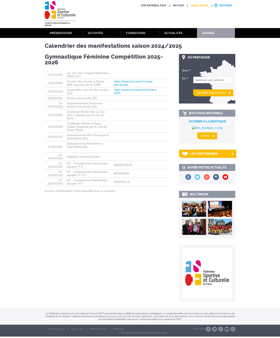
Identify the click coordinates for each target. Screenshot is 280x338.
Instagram (232, 329)
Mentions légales (98, 329)
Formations (135, 33)
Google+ (220, 329)
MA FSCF (178, 5)
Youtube (226, 329)
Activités (95, 33)
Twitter (214, 329)
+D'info (205, 135)
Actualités (173, 33)
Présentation (61, 33)
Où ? (185, 78)
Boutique (225, 5)
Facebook (208, 329)
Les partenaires (204, 154)
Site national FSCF (153, 5)
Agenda (208, 33)
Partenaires (118, 329)
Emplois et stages (56, 329)
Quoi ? (186, 70)
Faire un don (199, 5)
